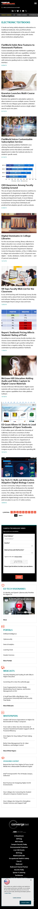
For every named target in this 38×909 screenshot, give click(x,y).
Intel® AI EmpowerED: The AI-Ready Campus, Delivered (18, 775)
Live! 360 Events (19, 850)
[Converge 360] (19, 824)
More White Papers (9, 751)
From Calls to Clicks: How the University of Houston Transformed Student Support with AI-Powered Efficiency (19, 729)
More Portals (7, 661)
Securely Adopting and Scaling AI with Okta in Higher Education (18, 676)
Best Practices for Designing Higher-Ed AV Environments (17, 784)
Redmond (19, 864)
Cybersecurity (7, 639)
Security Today (19, 870)
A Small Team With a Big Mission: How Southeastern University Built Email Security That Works (17, 698)
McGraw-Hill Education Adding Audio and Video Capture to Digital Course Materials (17, 381)
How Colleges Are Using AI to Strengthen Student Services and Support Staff (16, 802)
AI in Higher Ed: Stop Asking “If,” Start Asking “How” (17, 737)
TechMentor (19, 875)
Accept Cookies (25, 902)
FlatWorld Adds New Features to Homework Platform (17, 46)
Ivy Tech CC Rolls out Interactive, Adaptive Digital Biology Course (17, 481)
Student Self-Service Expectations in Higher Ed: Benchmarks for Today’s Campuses (18, 721)
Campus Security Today (19, 844)
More (5, 620)
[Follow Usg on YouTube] (23, 11)
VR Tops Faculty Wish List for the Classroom (17, 290)
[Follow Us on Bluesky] (18, 11)
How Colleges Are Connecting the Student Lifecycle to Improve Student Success (17, 793)
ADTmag (19, 839)
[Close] (31, 880)
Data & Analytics (8, 644)
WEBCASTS (9, 670)
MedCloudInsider (19, 856)
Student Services (8, 655)
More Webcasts (8, 706)
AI (14, 15)
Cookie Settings (17, 897)
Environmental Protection (19, 847)
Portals (8, 629)
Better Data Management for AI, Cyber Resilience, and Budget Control (16, 744)
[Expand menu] (35, 4)
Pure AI (19, 861)
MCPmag (19, 853)
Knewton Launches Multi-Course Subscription (18, 94)
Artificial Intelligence (10, 634)
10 (16, 515)
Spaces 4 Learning (19, 872)
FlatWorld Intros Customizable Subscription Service (17, 140)
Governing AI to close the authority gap (16, 682)
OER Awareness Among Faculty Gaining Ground (17, 186)
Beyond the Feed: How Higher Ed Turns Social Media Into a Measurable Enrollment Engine (18, 765)
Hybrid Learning (22, 15)
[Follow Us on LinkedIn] (13, 11)
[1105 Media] (19, 832)
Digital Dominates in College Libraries (16, 237)
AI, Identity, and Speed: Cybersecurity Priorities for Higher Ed (18, 593)
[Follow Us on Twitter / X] (15, 11)
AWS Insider (19, 842)
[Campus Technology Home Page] (8, 3)
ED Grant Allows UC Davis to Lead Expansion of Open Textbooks (18, 426)
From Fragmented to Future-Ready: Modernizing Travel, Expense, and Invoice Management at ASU (16, 689)
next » (21, 515)
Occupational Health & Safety (19, 858)
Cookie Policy (8, 893)
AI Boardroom (19, 836)
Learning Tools (8, 650)
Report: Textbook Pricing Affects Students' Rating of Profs (17, 333)
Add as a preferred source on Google (11, 7)
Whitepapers (10, 715)
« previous (5, 512)
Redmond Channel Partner (19, 867)
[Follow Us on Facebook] (20, 11)
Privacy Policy (18, 556)
